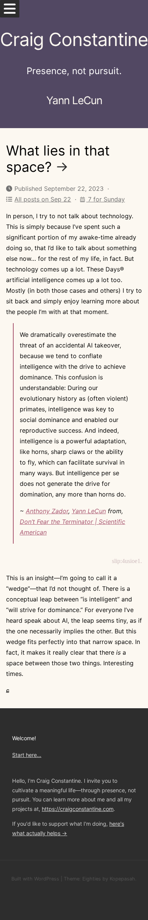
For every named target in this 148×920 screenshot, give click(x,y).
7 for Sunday (105, 199)
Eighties (91, 879)
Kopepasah (122, 879)
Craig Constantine (74, 39)
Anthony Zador (47, 511)
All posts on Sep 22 (42, 199)
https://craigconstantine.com (77, 809)
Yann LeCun (89, 511)
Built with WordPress (35, 879)
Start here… (26, 755)
